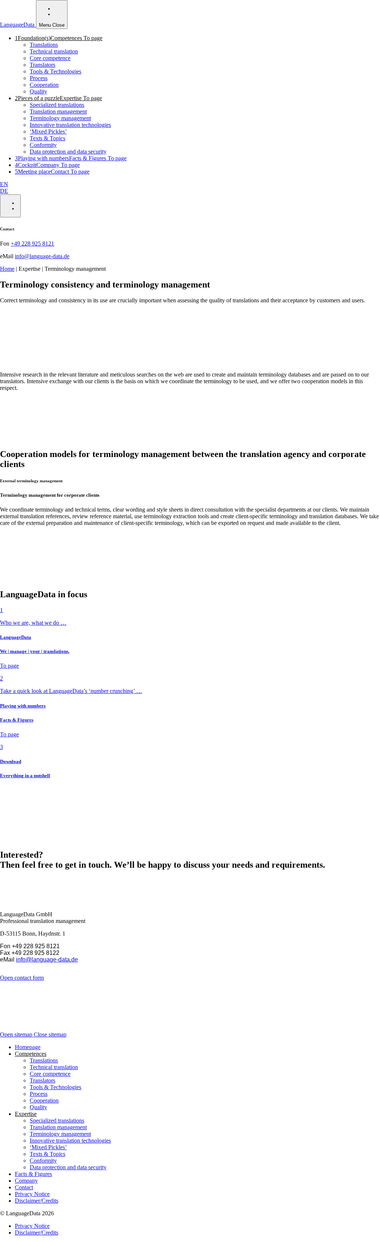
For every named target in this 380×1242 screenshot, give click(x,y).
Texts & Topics (47, 138)
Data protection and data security (68, 151)
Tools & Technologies (55, 71)
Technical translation (54, 51)
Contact (24, 1187)
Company (26, 1180)
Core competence (50, 58)
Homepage (27, 1047)
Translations (44, 45)
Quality (38, 91)
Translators (42, 65)
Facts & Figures (33, 1174)
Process (39, 78)
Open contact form (22, 978)
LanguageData (18, 25)
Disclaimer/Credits (36, 1200)
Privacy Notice (32, 1194)
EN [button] (4, 184)
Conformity (43, 145)
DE (4, 191)
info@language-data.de (42, 256)
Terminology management (60, 118)
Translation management (58, 111)
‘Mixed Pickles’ (48, 131)
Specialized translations (57, 105)
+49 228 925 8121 (32, 243)
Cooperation (44, 85)
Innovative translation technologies (70, 125)
